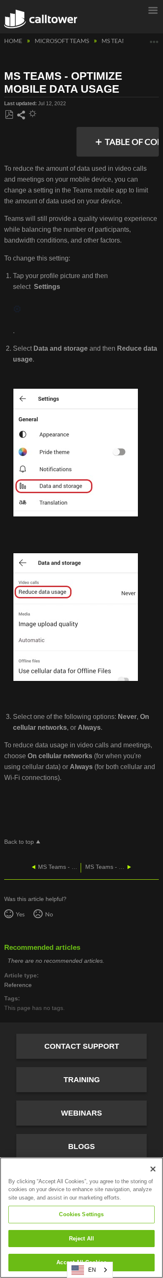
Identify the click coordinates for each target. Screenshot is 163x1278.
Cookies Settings (81, 1214)
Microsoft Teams (62, 40)
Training (82, 1080)
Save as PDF (9, 114)
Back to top (19, 842)
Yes (20, 914)
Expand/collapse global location (154, 38)
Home (13, 40)
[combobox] (90, 1270)
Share (20, 115)
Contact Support (81, 1046)
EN (92, 1270)
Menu (152, 9)
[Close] (153, 1169)
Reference (18, 985)
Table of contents (132, 142)
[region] (81, 1217)
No (49, 914)
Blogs (81, 1146)
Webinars (81, 1113)
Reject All (81, 1238)
